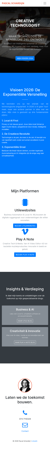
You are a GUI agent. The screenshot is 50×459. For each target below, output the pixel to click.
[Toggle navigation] (45, 3)
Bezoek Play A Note (25, 254)
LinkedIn (34, 441)
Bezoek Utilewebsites (25, 225)
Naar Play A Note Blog (25, 342)
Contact (25, 431)
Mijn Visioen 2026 (25, 58)
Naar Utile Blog (25, 321)
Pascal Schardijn (13, 3)
